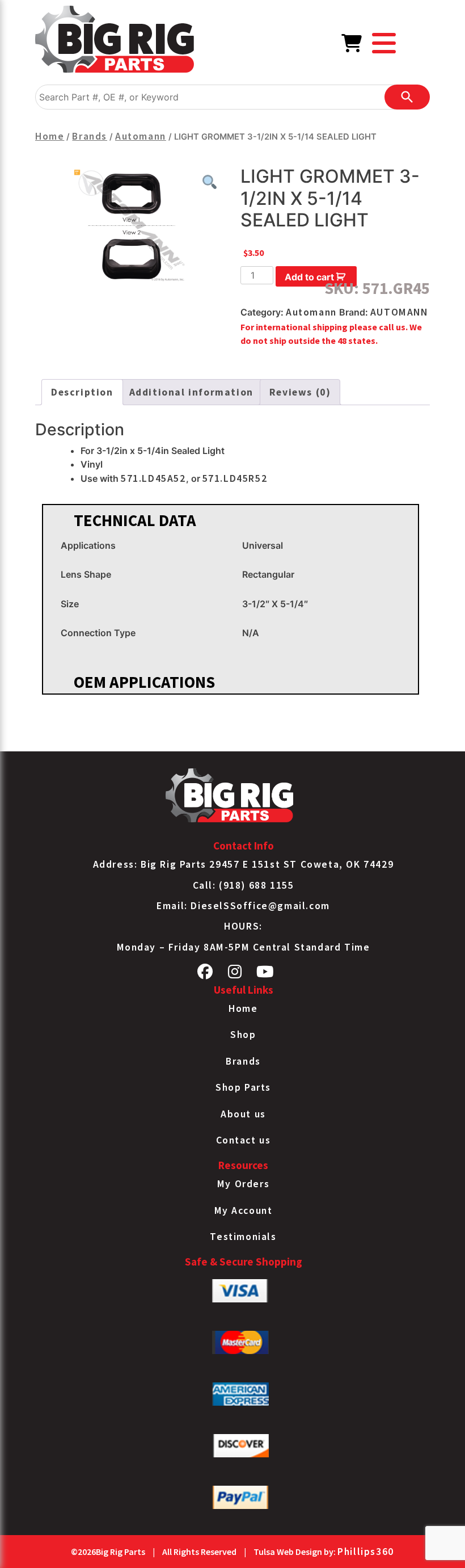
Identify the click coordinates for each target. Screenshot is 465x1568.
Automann (140, 136)
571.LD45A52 (153, 478)
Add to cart (309, 277)
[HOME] (114, 41)
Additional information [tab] (191, 392)
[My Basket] (352, 46)
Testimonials (243, 1236)
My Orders (243, 1184)
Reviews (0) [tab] (300, 392)
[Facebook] (205, 974)
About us (243, 1114)
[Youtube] (265, 974)
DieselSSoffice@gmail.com (260, 905)
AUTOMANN (399, 312)
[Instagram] (235, 974)
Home (49, 136)
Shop (243, 1034)
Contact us (243, 1140)
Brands (89, 136)
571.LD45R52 (235, 478)
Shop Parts (243, 1087)
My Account (243, 1210)
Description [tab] (82, 392)
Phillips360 (365, 1551)
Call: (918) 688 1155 (243, 885)
